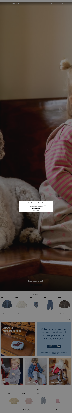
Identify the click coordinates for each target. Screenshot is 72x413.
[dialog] (36, 206)
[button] (36, 210)
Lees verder (41, 206)
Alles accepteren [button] (36, 208)
